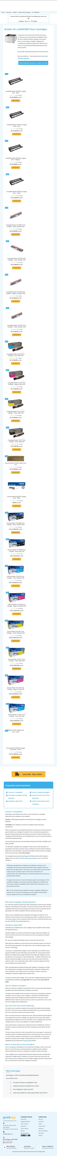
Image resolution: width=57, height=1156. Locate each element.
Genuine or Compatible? (15, 792)
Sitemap (40, 1135)
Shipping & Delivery (25, 1121)
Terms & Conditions (43, 1130)
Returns (22, 1130)
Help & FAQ (23, 1119)
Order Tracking (24, 1123)
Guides (40, 1123)
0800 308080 (14, 1139)
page (36, 993)
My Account (23, 1126)
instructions (26, 1040)
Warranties (41, 1133)
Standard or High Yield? (15, 801)
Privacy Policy (42, 1126)
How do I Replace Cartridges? (41, 792)
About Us (41, 1119)
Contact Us (41, 1121)
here (28, 921)
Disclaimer (41, 1128)
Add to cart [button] (16, 100)
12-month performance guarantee (28, 858)
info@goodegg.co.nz (8, 1134)
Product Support (24, 1128)
